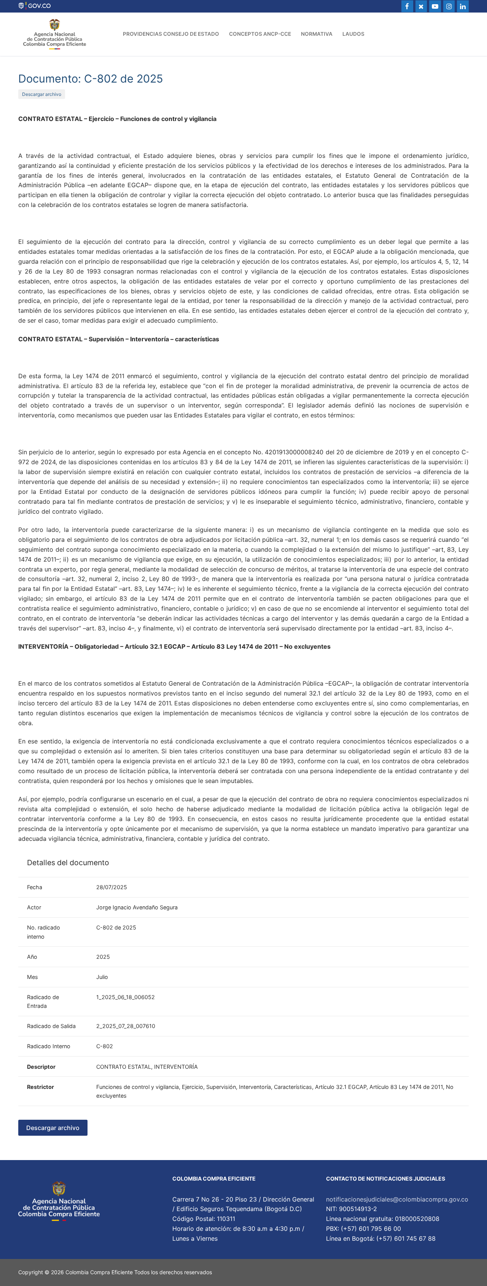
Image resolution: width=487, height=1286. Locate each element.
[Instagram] (449, 6)
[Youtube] (435, 6)
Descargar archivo (41, 94)
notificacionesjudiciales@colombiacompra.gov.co (397, 1199)
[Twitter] (421, 6)
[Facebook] (407, 6)
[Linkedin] (463, 6)
